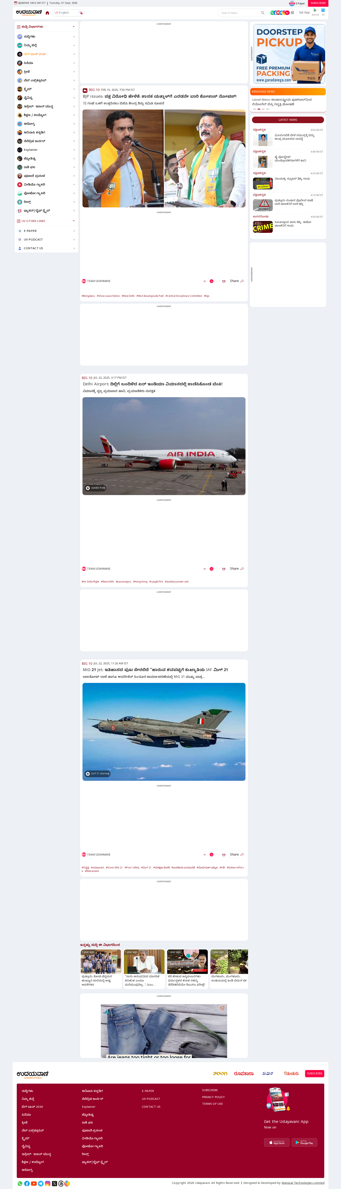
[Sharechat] (67, 1183)
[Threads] (61, 1183)
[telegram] (40, 1183)
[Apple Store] (276, 1142)
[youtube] (33, 1183)
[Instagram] (47, 1183)
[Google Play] (304, 1142)
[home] (29, 13)
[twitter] (54, 1183)
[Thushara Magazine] (267, 1073)
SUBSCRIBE (318, 4)
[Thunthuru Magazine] (291, 1073)
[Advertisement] (164, 54)
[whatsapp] (20, 1183)
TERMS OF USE (212, 1104)
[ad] (289, 54)
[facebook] (26, 1183)
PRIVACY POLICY (213, 1098)
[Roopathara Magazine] (244, 1073)
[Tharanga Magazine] (220, 1073)
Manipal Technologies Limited (303, 1183)
